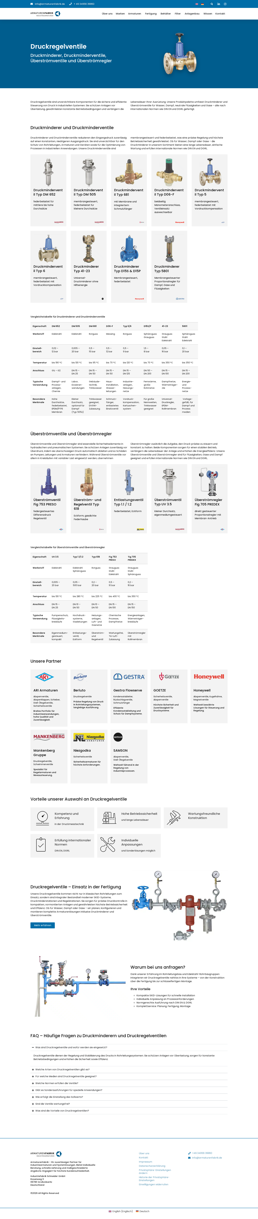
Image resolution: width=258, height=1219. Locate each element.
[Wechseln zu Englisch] (197, 4)
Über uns (144, 1153)
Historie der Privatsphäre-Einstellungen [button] (154, 1179)
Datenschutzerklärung (152, 1166)
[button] (211, 4)
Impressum (145, 1161)
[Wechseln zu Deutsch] (202, 4)
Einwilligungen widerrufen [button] (153, 1184)
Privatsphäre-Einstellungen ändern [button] (155, 1171)
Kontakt (143, 1157)
